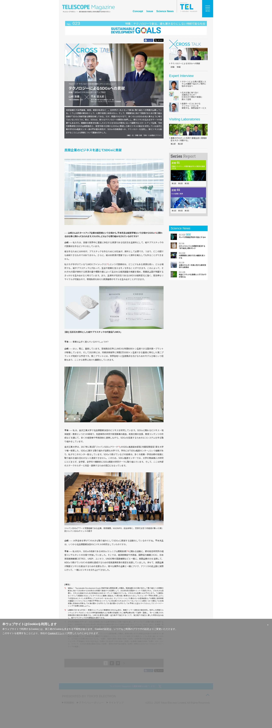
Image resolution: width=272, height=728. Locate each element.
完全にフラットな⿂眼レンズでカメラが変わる (192, 276)
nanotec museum (189, 11)
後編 (179, 67)
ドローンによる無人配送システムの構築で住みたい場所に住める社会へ (194, 84)
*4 (128, 551)
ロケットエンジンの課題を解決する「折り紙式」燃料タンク (192, 247)
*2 (108, 264)
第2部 (180, 144)
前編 (172, 67)
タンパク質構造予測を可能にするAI (192, 237)
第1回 (174, 183)
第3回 (187, 183)
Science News (165, 11)
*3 (119, 447)
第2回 (180, 183)
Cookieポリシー (56, 633)
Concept (138, 11)
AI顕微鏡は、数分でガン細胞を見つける (192, 257)
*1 (155, 233)
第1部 (173, 144)
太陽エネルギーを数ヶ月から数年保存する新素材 (192, 266)
